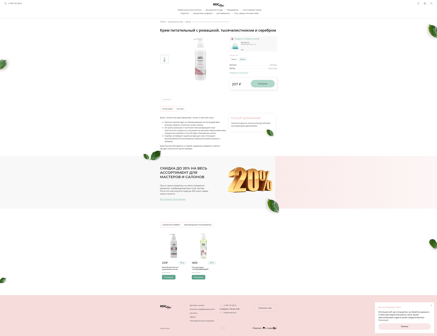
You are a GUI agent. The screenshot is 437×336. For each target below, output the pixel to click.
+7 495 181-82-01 (15, 3)
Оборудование (232, 10)
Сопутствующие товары (252, 10)
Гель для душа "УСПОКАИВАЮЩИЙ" (200, 268)
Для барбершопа (223, 13)
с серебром (165, 99)
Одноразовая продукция (202, 13)
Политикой (383, 320)
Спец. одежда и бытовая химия (246, 13)
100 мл (233, 59)
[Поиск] (431, 3)
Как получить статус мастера (172, 199)
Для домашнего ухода (214, 10)
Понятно (404, 326)
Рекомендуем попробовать (197, 225)
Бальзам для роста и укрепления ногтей (170, 268)
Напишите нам (265, 308)
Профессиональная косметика (190, 10)
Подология (185, 13)
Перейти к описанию (239, 73)
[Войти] (418, 3)
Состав (179, 109)
